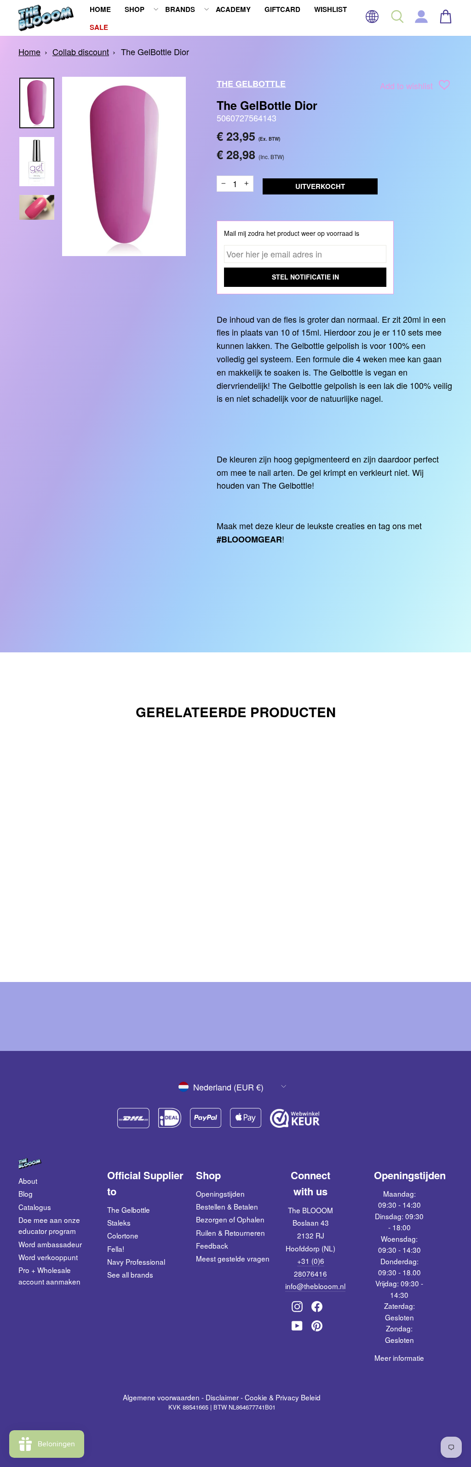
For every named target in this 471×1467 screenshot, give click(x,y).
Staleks (119, 1222)
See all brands (130, 1274)
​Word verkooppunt (48, 1257)
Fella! (115, 1249)
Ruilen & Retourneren (230, 1232)
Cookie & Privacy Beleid (283, 1397)
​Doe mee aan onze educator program (49, 1225)
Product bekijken (69, 907)
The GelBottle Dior (155, 51)
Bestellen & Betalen (227, 1206)
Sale (99, 27)
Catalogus (34, 1207)
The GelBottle (251, 84)
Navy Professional (136, 1261)
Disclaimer (222, 1397)
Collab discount (80, 51)
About (27, 1181)
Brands (180, 9)
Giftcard (282, 9)
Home (100, 9)
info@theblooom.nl (315, 1286)
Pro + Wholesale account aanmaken (49, 1275)
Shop (134, 9)
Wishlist (330, 9)
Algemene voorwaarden (161, 1397)
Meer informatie (399, 1358)
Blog (25, 1193)
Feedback (212, 1245)
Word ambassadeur (50, 1244)
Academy (233, 9)
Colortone (122, 1235)
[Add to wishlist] (444, 86)
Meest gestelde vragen (233, 1258)
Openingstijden (220, 1193)
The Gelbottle (128, 1209)
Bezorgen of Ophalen (230, 1219)
